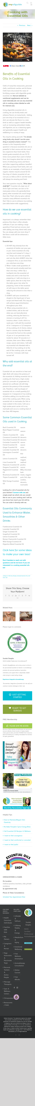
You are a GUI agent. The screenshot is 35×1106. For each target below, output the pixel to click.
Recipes (15, 575)
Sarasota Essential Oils (22, 575)
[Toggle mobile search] (27, 3)
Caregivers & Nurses (7, 946)
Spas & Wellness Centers (7, 991)
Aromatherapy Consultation (18, 964)
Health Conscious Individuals (7, 920)
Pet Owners (6, 938)
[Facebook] (14, 987)
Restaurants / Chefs (7, 1003)
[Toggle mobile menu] (31, 3)
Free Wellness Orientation (18, 956)
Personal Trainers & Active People (7, 972)
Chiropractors (7, 998)
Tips (6, 577)
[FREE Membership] (17, 724)
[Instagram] (17, 987)
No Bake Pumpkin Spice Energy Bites (17, 827)
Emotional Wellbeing (18, 948)
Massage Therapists (7, 983)
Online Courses (17, 971)
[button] (4, 616)
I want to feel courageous (13, 836)
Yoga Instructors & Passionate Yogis (7, 958)
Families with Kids (7, 929)
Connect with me (19, 492)
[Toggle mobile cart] (31, 5)
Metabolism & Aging (18, 939)
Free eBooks (17, 978)
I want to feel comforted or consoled (17, 840)
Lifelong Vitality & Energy (18, 929)
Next (29, 25)
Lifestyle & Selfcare (18, 918)
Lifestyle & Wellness (8, 575)
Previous (22, 25)
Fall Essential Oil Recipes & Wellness (17, 831)
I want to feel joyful (11, 844)
